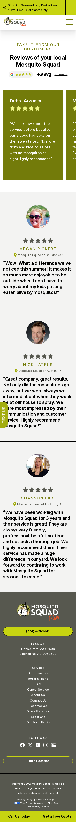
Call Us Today (19, 816)
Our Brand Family (38, 722)
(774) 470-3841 (38, 631)
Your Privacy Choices (31, 803)
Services (38, 667)
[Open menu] (69, 22)
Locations (38, 716)
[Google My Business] (53, 746)
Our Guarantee (38, 673)
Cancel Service (38, 689)
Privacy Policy (24, 799)
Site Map (53, 803)
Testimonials (38, 706)
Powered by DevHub (38, 806)
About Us (38, 695)
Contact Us (38, 700)
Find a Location (38, 761)
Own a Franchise (38, 711)
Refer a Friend (38, 678)
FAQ (38, 684)
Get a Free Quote (57, 816)
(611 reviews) (60, 74)
